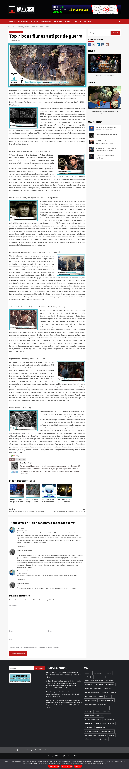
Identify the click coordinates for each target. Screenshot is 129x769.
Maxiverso (11, 750)
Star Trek (89, 727)
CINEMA (10, 21)
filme (105, 692)
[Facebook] (14, 471)
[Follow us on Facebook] (89, 44)
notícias (89, 715)
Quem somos (21, 750)
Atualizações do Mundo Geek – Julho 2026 (68, 700)
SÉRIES (76, 21)
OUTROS (87, 21)
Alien (88, 673)
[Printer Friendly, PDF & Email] (14, 456)
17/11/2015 (14, 40)
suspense (102, 735)
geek (113, 692)
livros (114, 708)
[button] (120, 21)
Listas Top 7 (19, 32)
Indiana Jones (90, 700)
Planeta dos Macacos (93, 719)
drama (97, 688)
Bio (13, 459)
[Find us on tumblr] (102, 44)
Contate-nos (49, 750)
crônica (99, 684)
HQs (108, 696)
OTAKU (67, 21)
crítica (89, 684)
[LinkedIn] (17, 471)
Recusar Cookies (66, 766)
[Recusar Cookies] (127, 764)
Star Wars (100, 727)
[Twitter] (12, 471)
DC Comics (110, 684)
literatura (103, 708)
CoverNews (68, 756)
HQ (101, 696)
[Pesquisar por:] (100, 33)
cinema (109, 681)
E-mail (50, 631)
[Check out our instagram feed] (107, 44)
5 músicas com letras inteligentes (106, 134)
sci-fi (111, 723)
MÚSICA (34, 21)
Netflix (106, 712)
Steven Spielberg (91, 731)
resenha (89, 723)
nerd (97, 712)
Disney (88, 688)
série (111, 735)
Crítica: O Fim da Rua (64, 692)
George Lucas (90, 696)
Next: (69, 510)
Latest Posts (21, 459)
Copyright (30, 750)
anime (108, 673)
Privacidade (39, 750)
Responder (21, 546)
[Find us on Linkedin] (98, 44)
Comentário (13, 605)
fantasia (108, 688)
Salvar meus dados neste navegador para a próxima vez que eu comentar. (35, 647)
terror (97, 739)
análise (88, 677)
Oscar (99, 715)
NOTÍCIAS (57, 21)
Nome (11, 631)
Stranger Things (107, 731)
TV (105, 739)
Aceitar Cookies (54, 766)
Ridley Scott (101, 723)
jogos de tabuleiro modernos (95, 704)
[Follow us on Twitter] (93, 44)
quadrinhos (109, 719)
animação (98, 673)
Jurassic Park (90, 708)
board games (100, 677)
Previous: (26, 510)
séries (88, 739)
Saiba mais (78, 766)
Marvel (88, 712)
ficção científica (92, 692)
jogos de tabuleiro (106, 700)
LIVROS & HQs (22, 21)
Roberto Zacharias (23, 571)
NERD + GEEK (45, 21)
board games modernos (94, 681)
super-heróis (90, 735)
